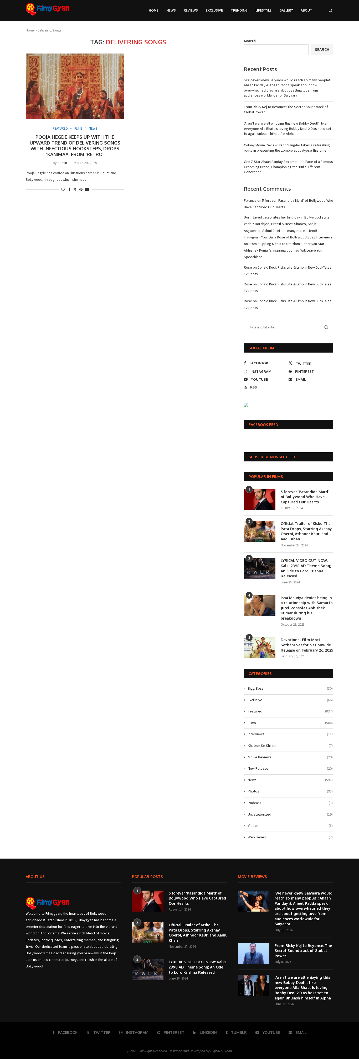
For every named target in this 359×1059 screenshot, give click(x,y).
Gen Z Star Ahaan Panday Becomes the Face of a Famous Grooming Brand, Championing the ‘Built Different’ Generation (288, 166)
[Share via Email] (87, 189)
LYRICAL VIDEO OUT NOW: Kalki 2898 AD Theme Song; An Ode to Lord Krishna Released (306, 568)
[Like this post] (63, 189)
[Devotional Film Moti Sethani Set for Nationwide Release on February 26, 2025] (259, 647)
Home (153, 10)
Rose (248, 267)
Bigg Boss (290, 688)
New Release (290, 768)
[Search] (330, 10)
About (306, 10)
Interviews (290, 734)
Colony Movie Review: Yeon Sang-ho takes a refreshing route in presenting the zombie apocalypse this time (287, 148)
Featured (290, 711)
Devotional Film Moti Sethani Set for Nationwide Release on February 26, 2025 (307, 644)
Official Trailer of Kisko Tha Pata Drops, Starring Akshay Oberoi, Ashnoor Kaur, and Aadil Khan (306, 531)
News (171, 10)
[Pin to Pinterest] (81, 189)
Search (250, 40)
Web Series (290, 837)
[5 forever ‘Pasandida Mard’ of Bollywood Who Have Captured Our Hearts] (259, 499)
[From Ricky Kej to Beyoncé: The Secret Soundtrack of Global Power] (253, 953)
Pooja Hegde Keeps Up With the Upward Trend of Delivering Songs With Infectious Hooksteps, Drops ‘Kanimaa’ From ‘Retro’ (75, 145)
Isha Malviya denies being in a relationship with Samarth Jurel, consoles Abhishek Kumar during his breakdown (307, 607)
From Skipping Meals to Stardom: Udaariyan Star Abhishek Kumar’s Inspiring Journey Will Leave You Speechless (284, 250)
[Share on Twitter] (75, 189)
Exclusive (214, 10)
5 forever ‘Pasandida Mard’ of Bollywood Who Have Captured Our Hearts (305, 496)
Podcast (290, 802)
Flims (290, 722)
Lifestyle (263, 10)
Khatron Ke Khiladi (290, 745)
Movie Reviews (290, 757)
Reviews (191, 10)
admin (62, 162)
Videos (290, 825)
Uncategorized (290, 814)
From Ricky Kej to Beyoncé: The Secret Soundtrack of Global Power (303, 950)
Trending (239, 10)
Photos (290, 791)
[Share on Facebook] (69, 189)
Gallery (286, 10)
